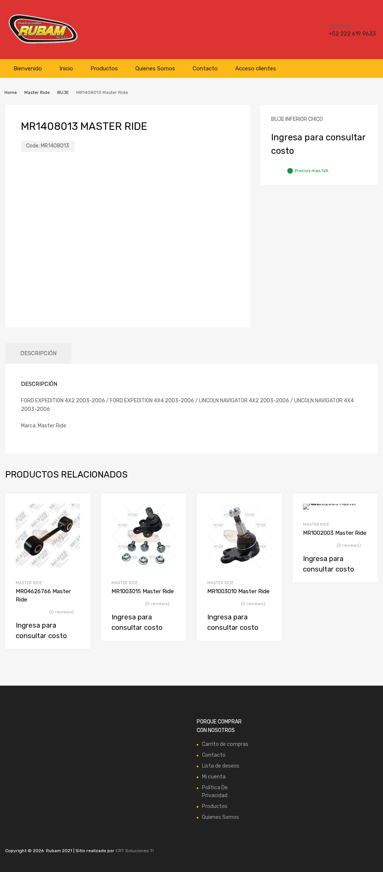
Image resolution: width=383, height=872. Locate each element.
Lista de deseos (220, 766)
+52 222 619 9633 (347, 33)
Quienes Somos (155, 68)
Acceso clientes (255, 68)
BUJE (63, 92)
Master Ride (37, 92)
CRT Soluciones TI (135, 850)
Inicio (66, 68)
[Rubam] (43, 43)
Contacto (205, 68)
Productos (104, 68)
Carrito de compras (225, 744)
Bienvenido (27, 68)
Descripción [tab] (38, 353)
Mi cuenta (214, 777)
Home (10, 92)
